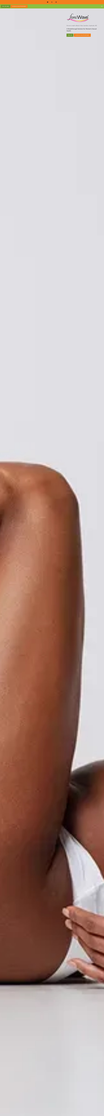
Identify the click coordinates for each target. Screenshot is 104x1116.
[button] (101, 6)
